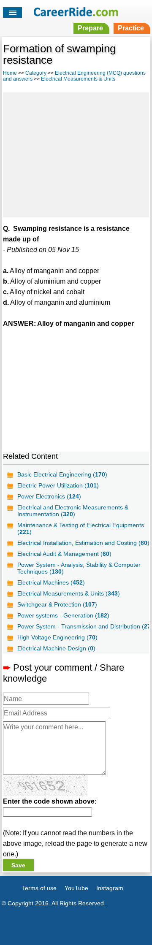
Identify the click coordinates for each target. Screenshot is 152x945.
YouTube (76, 888)
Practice (131, 28)
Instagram (109, 888)
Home (10, 73)
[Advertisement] (76, 154)
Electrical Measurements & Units (78, 79)
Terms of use (39, 888)
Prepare (90, 28)
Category (35, 73)
